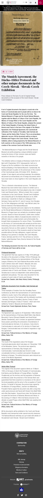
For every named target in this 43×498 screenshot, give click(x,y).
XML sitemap (21, 459)
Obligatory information (21, 467)
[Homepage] (11, 2)
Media (8, 6)
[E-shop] (30, 2)
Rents (21, 451)
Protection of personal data (21, 464)
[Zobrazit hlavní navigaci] (2, 2)
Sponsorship (21, 445)
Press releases (16, 6)
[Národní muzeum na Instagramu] (26, 495)
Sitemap (21, 462)
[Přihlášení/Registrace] (35, 2)
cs (23, 2)
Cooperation (21, 443)
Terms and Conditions (21, 472)
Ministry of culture (21, 470)
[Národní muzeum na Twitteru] (22, 495)
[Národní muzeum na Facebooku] (18, 495)
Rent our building (21, 454)
